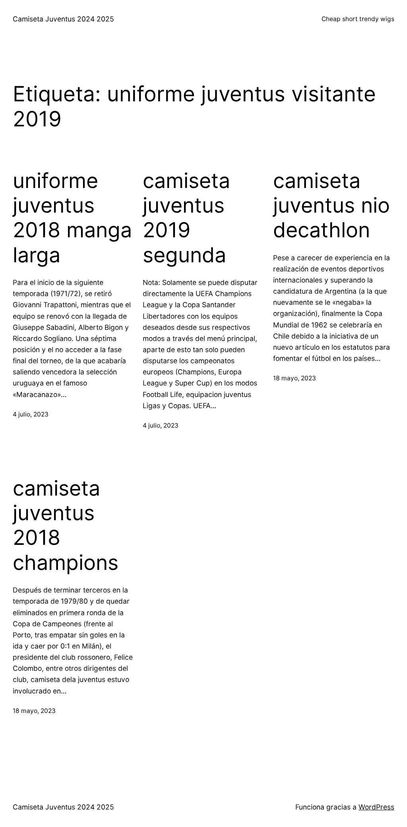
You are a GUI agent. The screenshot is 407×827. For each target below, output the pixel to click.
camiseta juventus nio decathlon (331, 205)
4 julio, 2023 (30, 414)
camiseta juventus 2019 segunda (186, 217)
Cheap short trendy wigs (358, 19)
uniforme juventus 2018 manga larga (72, 217)
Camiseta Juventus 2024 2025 (63, 19)
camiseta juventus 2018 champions (65, 525)
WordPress (376, 807)
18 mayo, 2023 (294, 378)
